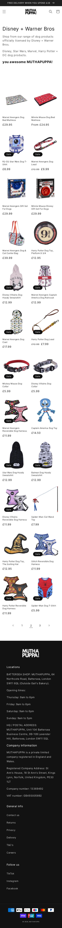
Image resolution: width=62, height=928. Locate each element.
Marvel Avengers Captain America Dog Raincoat (44, 296)
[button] (4, 11)
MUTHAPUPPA (34, 922)
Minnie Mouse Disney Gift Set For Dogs (42, 207)
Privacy (11, 830)
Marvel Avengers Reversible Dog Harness (14, 429)
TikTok (10, 873)
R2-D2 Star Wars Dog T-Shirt (14, 163)
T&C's (10, 845)
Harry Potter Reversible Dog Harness (14, 607)
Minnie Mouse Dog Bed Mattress (43, 118)
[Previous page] (13, 625)
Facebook (12, 888)
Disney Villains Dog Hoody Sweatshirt (12, 296)
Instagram (12, 881)
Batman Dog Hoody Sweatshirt (41, 474)
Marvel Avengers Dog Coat (13, 340)
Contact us (13, 815)
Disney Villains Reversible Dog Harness (14, 518)
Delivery (11, 837)
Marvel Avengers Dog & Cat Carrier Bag (14, 252)
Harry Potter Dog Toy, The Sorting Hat (13, 562)
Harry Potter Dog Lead (42, 339)
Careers (11, 852)
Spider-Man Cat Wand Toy (42, 518)
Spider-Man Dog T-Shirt (43, 605)
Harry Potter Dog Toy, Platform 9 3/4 (42, 252)
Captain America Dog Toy (44, 428)
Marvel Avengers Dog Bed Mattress (13, 118)
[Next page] (49, 625)
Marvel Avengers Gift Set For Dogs (15, 207)
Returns (11, 822)
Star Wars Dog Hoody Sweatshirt (13, 474)
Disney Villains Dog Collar (41, 385)
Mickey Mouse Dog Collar (12, 385)
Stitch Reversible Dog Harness (42, 562)
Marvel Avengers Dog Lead (42, 163)
